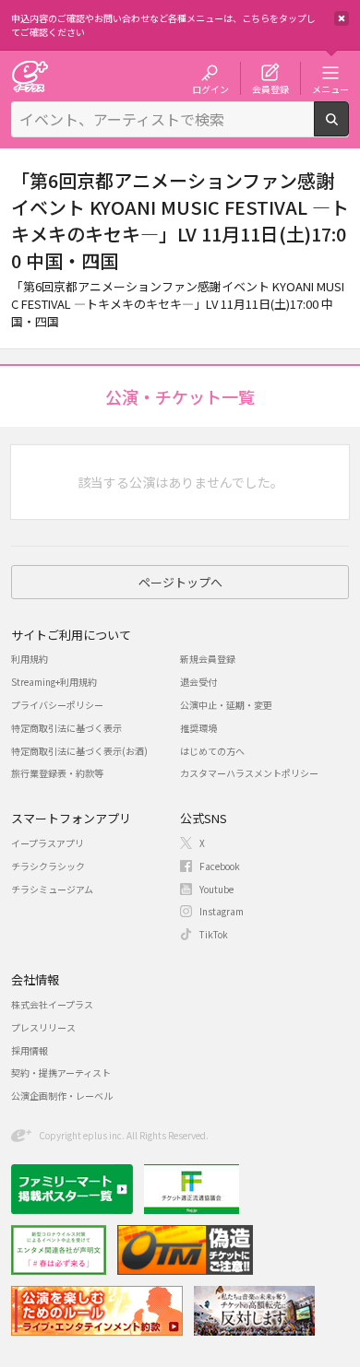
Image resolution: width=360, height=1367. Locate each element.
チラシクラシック (48, 866)
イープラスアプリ (47, 843)
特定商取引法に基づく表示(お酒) (79, 751)
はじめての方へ (212, 751)
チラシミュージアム (52, 889)
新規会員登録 (207, 659)
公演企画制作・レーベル (62, 1095)
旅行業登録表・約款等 (57, 773)
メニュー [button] (330, 88)
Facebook (219, 866)
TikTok (213, 934)
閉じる (341, 18)
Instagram (221, 911)
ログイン (210, 88)
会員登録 (270, 88)
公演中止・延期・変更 (226, 705)
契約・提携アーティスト (61, 1072)
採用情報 (29, 1050)
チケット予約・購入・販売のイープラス (29, 76)
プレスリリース (43, 1027)
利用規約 (29, 659)
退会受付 (198, 682)
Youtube (216, 889)
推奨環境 (198, 728)
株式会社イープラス (52, 1004)
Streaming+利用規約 (54, 682)
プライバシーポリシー (57, 705)
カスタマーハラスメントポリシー (249, 773)
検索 (348, 129)
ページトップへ (180, 582)
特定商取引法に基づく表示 (66, 728)
